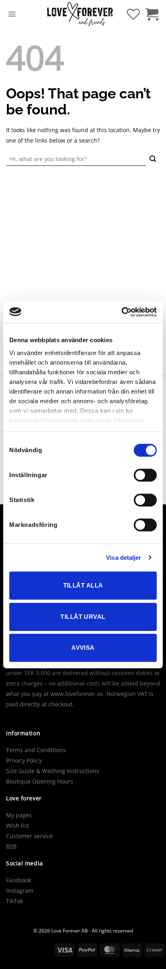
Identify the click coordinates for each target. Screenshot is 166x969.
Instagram (19, 890)
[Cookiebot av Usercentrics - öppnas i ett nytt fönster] (121, 312)
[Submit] (153, 159)
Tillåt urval (82, 616)
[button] (12, 14)
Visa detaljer (123, 557)
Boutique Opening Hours (39, 781)
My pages (19, 815)
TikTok (14, 901)
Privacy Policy (24, 760)
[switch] (145, 475)
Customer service (29, 836)
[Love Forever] (80, 14)
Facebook (18, 880)
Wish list (17, 825)
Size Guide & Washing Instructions (52, 771)
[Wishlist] (133, 14)
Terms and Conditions (36, 750)
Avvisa (83, 647)
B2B (11, 846)
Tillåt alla (83, 585)
